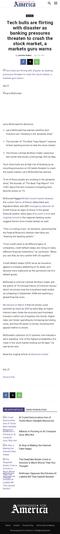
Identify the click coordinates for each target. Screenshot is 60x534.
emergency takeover (40, 206)
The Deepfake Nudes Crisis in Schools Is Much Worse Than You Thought (37, 462)
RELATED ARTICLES (14, 410)
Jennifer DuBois (24, 55)
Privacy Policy (27, 525)
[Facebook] (23, 62)
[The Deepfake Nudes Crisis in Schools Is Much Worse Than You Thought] (10, 468)
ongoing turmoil (11, 217)
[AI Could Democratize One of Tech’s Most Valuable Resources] (10, 423)
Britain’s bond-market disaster (37, 198)
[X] (30, 62)
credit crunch (44, 213)
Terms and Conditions (45, 525)
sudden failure (14, 202)
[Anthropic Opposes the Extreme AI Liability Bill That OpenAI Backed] (10, 481)
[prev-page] (5, 487)
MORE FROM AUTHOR (36, 410)
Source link (9, 377)
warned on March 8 (16, 304)
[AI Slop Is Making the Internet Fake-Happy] (10, 450)
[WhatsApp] (37, 62)
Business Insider (39, 354)
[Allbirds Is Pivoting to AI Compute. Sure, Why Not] (10, 436)
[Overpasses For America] (24, 4)
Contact (16, 525)
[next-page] (9, 487)
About (7, 525)
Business (30, 16)
